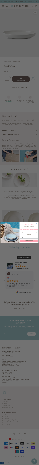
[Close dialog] (37, 223)
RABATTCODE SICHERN (29, 240)
